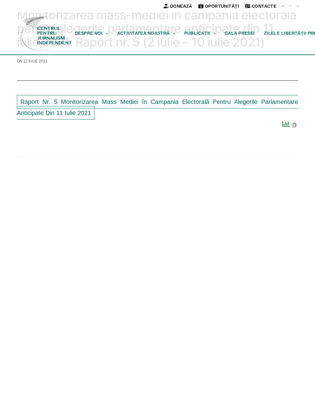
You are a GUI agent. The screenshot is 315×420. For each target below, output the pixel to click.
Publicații (197, 33)
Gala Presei (240, 33)
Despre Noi (88, 33)
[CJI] (46, 33)
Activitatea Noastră (143, 33)
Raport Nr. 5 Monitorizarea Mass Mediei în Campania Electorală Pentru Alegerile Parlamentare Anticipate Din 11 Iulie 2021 (157, 107)
